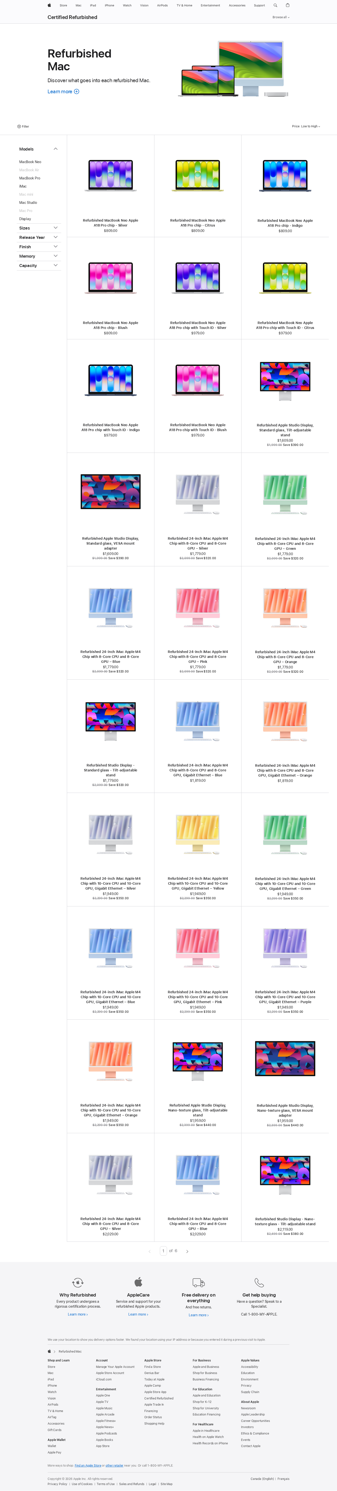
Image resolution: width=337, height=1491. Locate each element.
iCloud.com (104, 1379)
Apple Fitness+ (106, 1421)
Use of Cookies (82, 1484)
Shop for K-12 (202, 1402)
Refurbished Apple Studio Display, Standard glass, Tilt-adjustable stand (285, 430)
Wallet (52, 1446)
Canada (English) (262, 1479)
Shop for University (206, 1408)
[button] (275, 5)
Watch (52, 1392)
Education (248, 1373)
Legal (152, 1484)
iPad (51, 1379)
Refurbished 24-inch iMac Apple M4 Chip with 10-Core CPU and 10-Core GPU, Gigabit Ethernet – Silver (110, 883)
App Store (103, 1446)
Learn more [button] (64, 91)
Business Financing (206, 1379)
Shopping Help (154, 1423)
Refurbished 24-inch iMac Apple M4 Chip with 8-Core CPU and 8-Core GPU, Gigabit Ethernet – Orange (285, 770)
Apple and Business (206, 1367)
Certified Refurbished (72, 17)
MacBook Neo (30, 162)
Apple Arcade (105, 1414)
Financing (151, 1411)
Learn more (78, 1314)
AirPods (53, 1404)
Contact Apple (250, 1446)
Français (283, 1479)
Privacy (246, 1385)
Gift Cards (54, 1430)
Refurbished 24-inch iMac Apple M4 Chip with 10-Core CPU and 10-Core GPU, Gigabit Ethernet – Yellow (198, 883)
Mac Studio (28, 203)
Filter (25, 126)
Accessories (56, 1423)
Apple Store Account (110, 1373)
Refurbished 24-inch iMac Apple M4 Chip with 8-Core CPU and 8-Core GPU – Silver (198, 543)
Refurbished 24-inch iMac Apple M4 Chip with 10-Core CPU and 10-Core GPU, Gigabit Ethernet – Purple (285, 997)
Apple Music (104, 1408)
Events (245, 1440)
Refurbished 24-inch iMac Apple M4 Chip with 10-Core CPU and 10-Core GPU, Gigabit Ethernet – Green (285, 884)
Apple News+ (105, 1427)
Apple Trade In (154, 1404)
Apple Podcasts (106, 1433)
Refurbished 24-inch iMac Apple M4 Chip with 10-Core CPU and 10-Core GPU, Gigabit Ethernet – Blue (110, 997)
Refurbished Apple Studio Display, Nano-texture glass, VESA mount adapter (285, 1110)
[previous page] (149, 1251)
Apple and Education (207, 1395)
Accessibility (249, 1367)
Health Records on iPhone (210, 1443)
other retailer (114, 1465)
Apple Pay (54, 1452)
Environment (249, 1379)
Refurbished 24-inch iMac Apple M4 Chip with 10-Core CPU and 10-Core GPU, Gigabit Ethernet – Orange (110, 1110)
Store (51, 1367)
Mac (51, 1373)
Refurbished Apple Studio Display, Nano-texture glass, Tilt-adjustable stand (197, 1110)
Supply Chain (250, 1392)
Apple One (103, 1395)
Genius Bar (151, 1373)
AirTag (52, 1417)
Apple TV (102, 1402)
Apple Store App (155, 1392)
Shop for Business (205, 1373)
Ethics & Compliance (255, 1433)
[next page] (187, 1251)
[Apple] (49, 1351)
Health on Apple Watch (208, 1437)
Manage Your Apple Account (115, 1367)
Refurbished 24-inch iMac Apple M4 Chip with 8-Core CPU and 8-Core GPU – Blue (110, 657)
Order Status (153, 1417)
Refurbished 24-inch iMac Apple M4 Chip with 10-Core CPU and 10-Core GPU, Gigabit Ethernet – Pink (198, 997)
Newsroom (248, 1408)
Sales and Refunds (131, 1484)
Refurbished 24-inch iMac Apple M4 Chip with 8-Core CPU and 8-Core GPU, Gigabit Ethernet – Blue (198, 770)
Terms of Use (106, 1484)
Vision (52, 1398)
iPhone (52, 1385)
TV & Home (55, 1411)
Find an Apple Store (88, 1465)
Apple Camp (152, 1385)
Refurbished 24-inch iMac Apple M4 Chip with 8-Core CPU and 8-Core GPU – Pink (198, 657)
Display (25, 219)
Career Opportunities (255, 1421)
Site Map (166, 1484)
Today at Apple (154, 1379)
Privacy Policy (57, 1484)
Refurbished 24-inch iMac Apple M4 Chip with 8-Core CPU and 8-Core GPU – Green (285, 544)
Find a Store (152, 1367)
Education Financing (206, 1414)
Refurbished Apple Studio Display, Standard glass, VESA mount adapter (110, 543)
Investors (247, 1427)
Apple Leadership (253, 1414)
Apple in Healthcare (206, 1431)
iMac (23, 186)
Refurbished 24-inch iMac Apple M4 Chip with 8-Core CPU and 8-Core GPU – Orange (285, 657)
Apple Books (104, 1440)
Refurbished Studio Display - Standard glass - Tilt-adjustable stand (110, 770)
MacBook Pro (29, 178)
